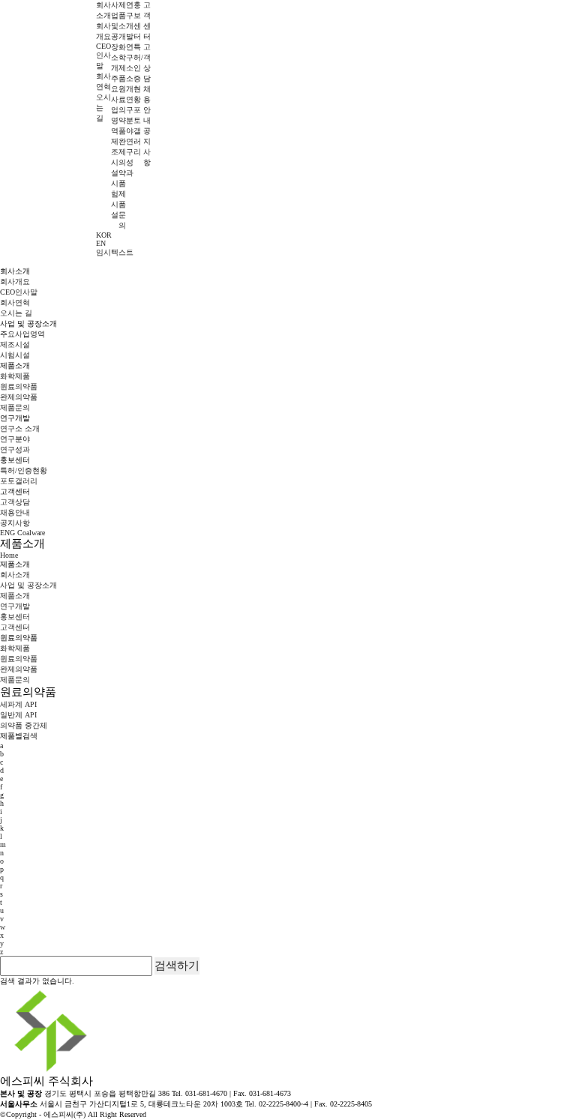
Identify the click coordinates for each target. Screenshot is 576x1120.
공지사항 (15, 523)
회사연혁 (15, 302)
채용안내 (15, 512)
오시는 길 (16, 313)
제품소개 (15, 595)
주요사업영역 (22, 334)
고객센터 (15, 627)
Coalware (31, 533)
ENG (7, 533)
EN (101, 243)
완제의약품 (122, 162)
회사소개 (15, 574)
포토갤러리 (137, 131)
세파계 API (18, 704)
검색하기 (177, 965)
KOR (104, 235)
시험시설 (15, 355)
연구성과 (15, 449)
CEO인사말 (103, 56)
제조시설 (15, 344)
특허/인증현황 (23, 470)
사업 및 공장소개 (114, 36)
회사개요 (15, 281)
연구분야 (15, 439)
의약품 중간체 (23, 725)
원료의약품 (122, 110)
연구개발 (15, 606)
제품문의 (15, 407)
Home (9, 555)
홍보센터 (15, 616)
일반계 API (18, 715)
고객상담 (15, 502)
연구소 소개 (130, 68)
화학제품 (15, 376)
